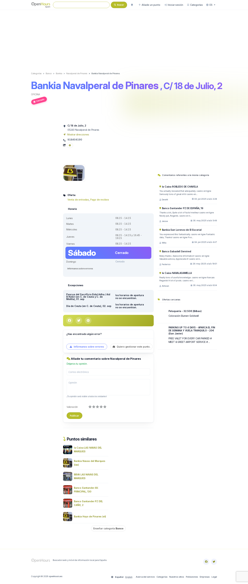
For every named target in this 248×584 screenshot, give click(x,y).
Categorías (162, 577)
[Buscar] (132, 5)
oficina (35, 94)
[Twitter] (214, 562)
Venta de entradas (78, 199)
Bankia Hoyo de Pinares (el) (90, 516)
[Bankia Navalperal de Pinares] (74, 172)
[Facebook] (206, 562)
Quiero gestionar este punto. (133, 346)
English (128, 577)
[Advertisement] (124, 37)
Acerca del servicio (145, 577)
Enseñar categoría (108, 528)
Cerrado (40, 100)
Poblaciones (192, 577)
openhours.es (55, 576)
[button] (210, 5)
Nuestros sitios (176, 577)
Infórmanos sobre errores (80, 268)
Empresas (205, 577)
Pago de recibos (99, 199)
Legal (214, 577)
